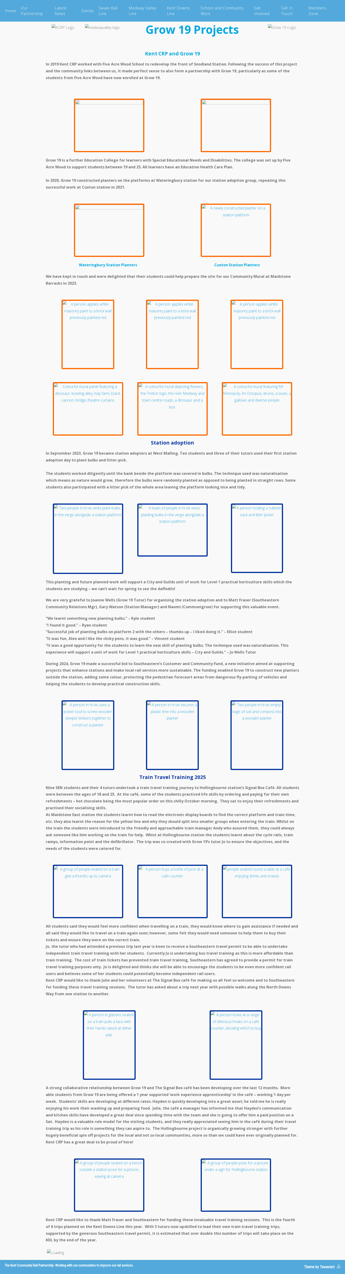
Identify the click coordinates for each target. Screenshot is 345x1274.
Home (10, 10)
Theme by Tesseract (319, 1267)
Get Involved (262, 10)
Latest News (61, 10)
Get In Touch (287, 10)
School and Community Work (222, 10)
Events (87, 10)
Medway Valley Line (142, 10)
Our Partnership (32, 10)
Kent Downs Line (178, 10)
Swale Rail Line (108, 10)
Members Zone (317, 10)
